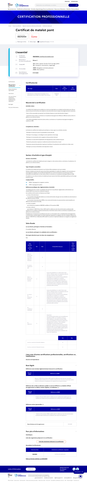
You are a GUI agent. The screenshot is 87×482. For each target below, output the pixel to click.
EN (53, 41)
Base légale (30, 365)
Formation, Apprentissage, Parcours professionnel (42, 9)
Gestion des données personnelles (32, 480)
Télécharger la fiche (21, 41)
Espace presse (16, 480)
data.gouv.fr (75, 477)
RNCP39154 (34, 454)
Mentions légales (70, 480)
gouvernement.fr (38, 477)
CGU (65, 480)
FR (51, 41)
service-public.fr (67, 477)
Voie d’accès (30, 223)
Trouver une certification (17, 26)
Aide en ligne (33, 41)
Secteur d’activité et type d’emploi (39, 155)
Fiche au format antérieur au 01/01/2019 (36, 459)
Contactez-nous (76, 480)
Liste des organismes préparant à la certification (51, 441)
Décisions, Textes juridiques (73, 9)
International (74, 1)
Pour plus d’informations (35, 431)
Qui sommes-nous (12, 9)
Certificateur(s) (31, 83)
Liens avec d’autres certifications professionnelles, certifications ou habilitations (51, 355)
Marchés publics (22, 480)
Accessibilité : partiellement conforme (57, 480)
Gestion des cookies (41, 480)
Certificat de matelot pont (43, 56)
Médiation (67, 1)
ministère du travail (48, 477)
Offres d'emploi (10, 480)
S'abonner (30, 469)
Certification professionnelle (23, 9)
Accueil (10, 26)
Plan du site (48, 480)
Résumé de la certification (35, 102)
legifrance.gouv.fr (58, 477)
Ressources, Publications (60, 9)
